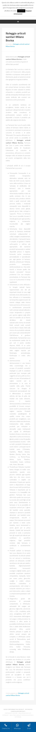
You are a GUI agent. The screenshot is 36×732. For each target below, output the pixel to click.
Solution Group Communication (21, 715)
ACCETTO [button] (21, 11)
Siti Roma (18, 717)
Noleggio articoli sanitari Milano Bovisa (16, 37)
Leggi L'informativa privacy (14, 709)
